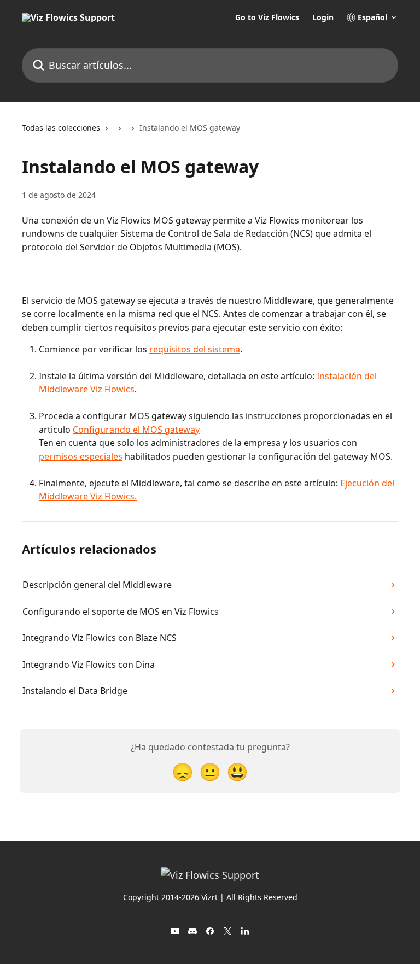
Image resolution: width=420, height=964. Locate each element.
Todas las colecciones (61, 127)
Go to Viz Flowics (267, 17)
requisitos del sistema (194, 349)
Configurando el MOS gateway (136, 430)
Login (323, 17)
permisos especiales (80, 456)
